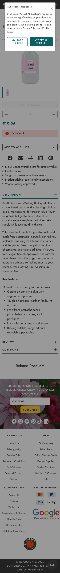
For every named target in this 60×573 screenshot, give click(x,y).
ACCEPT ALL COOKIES (41, 41)
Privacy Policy (30, 28)
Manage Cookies (17, 41)
